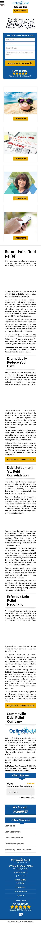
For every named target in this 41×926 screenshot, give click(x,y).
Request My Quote (19, 63)
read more (14, 792)
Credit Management (14, 843)
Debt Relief (10, 826)
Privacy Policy (20, 887)
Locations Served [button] (20, 901)
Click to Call (21, 11)
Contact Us (20, 896)
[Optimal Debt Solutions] (20, 860)
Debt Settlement (12, 832)
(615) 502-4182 (20, 7)
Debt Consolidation (14, 837)
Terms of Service (20, 891)
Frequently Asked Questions (18, 849)
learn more (20, 118)
